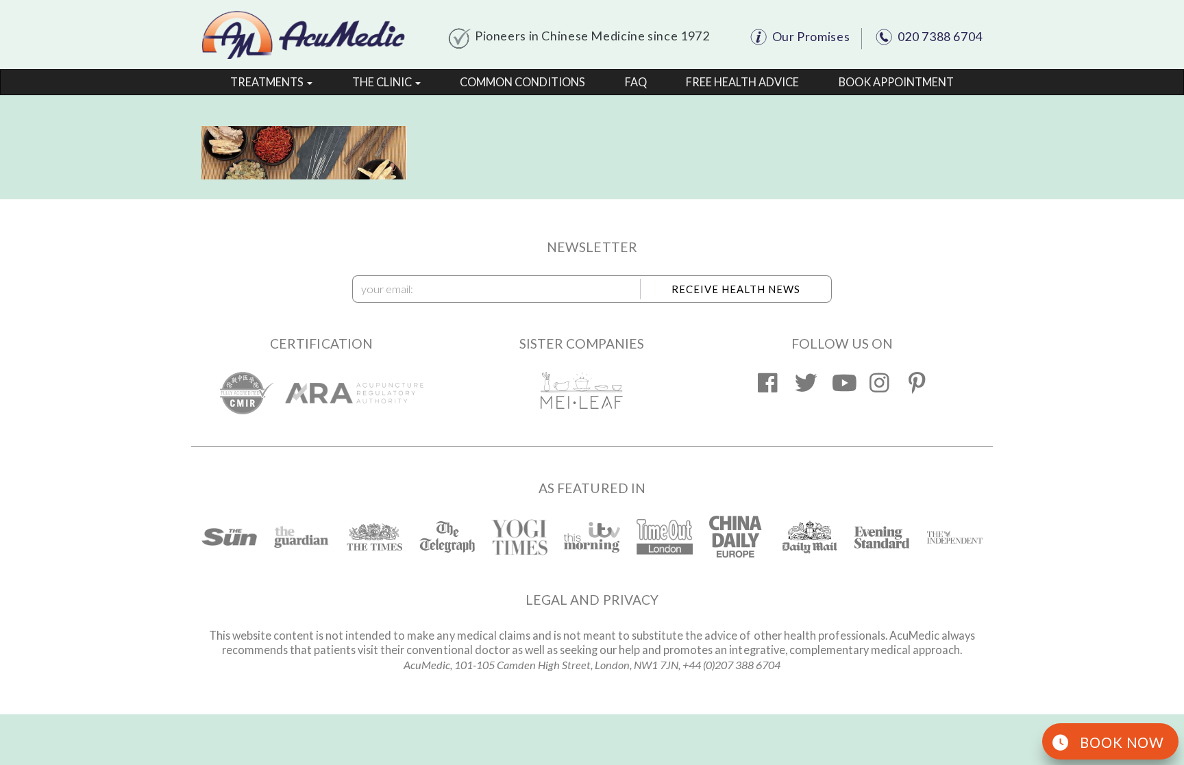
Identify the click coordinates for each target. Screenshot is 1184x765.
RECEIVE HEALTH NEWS (735, 289)
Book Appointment (896, 81)
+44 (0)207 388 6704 (731, 664)
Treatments (268, 81)
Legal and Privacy (592, 599)
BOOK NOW (1122, 742)
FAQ (636, 81)
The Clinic (383, 81)
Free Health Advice (742, 81)
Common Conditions (522, 81)
